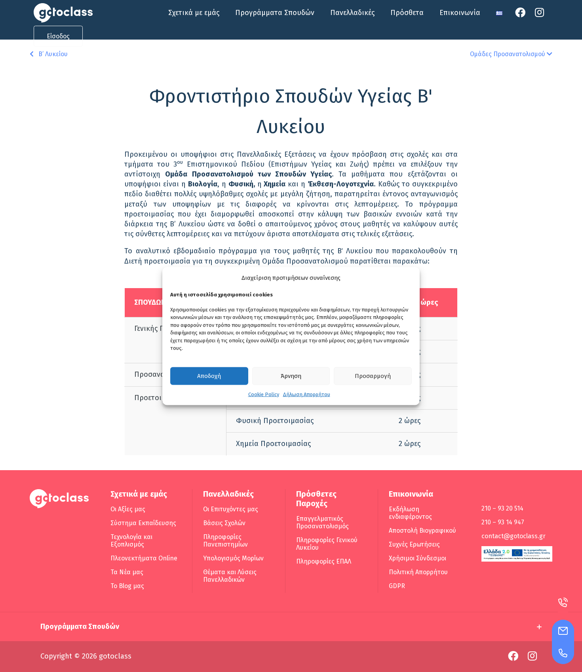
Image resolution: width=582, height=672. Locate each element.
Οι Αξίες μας (127, 509)
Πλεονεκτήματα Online (143, 558)
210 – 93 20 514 (502, 508)
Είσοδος (58, 36)
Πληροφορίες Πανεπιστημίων (225, 540)
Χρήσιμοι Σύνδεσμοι (417, 558)
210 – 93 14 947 (502, 522)
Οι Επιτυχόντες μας (230, 509)
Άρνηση (291, 376)
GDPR (397, 586)
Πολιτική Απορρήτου (418, 572)
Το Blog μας (127, 586)
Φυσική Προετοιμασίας (275, 420)
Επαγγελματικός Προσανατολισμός (322, 522)
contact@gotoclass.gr (513, 536)
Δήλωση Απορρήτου (306, 394)
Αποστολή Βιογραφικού (422, 530)
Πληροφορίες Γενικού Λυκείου (327, 543)
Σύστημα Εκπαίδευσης (143, 523)
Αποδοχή (209, 376)
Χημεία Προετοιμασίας (273, 443)
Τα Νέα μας (126, 572)
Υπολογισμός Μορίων (233, 558)
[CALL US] (563, 653)
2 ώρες (409, 420)
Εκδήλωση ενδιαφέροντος (410, 512)
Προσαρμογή (373, 376)
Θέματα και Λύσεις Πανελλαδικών (230, 575)
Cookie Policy (263, 394)
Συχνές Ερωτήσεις (414, 544)
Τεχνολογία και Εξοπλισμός (131, 540)
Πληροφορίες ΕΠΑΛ (323, 561)
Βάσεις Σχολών (224, 523)
